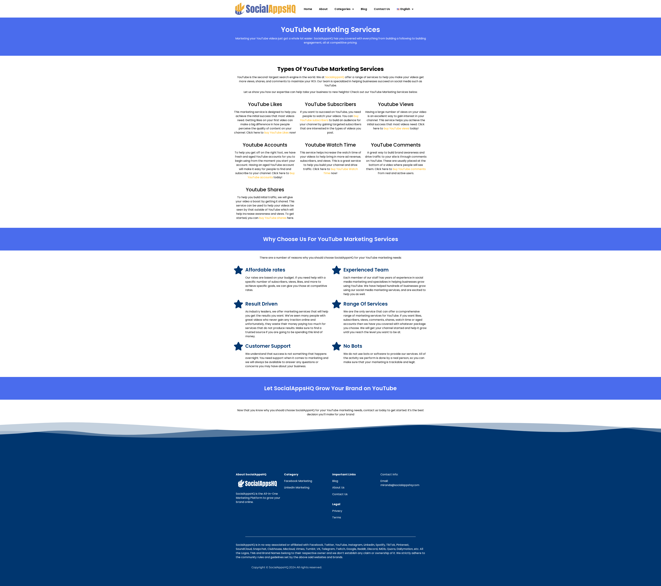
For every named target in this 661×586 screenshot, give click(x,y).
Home (308, 9)
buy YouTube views (396, 128)
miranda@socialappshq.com (399, 485)
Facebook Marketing (298, 481)
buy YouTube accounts (271, 175)
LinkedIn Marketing (296, 487)
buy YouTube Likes (276, 133)
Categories (342, 9)
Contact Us (382, 9)
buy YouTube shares (272, 218)
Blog (364, 9)
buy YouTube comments (409, 169)
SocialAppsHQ (334, 77)
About (323, 9)
